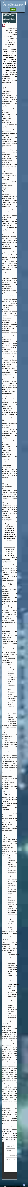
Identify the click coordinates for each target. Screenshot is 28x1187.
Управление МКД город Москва (9, 15)
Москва (5, 14)
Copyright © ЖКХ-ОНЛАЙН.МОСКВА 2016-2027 (13, 1186)
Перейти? (14, 7)
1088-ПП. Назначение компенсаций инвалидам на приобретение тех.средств (9, 20)
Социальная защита (8, 17)
